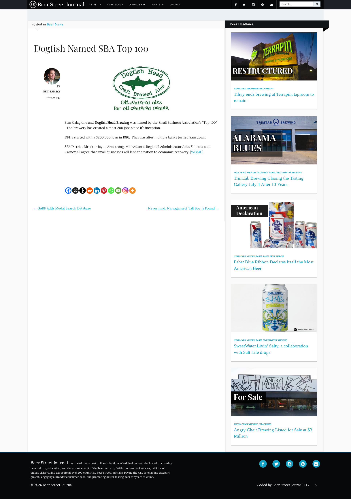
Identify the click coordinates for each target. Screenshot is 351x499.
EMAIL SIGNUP (115, 4)
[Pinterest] (104, 190)
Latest (93, 4)
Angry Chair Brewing (246, 424)
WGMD (196, 152)
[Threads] (82, 190)
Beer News (55, 24)
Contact (175, 4)
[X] (75, 190)
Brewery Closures (257, 172)
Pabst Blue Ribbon (273, 256)
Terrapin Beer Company (260, 88)
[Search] (317, 4)
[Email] (118, 190)
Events (156, 4)
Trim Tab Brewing (292, 172)
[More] (132, 190)
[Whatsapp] (111, 190)
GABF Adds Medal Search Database (62, 208)
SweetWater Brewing (275, 340)
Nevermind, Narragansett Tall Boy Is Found (183, 208)
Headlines (240, 88)
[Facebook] (68, 190)
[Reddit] (89, 190)
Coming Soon (137, 4)
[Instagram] (125, 190)
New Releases (254, 256)
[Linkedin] (97, 190)
